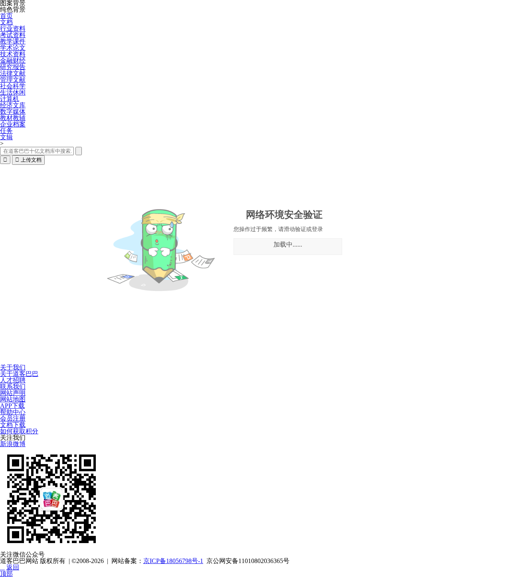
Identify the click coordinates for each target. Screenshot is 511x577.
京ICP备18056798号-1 (173, 560)
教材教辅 (13, 118)
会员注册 (13, 418)
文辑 (6, 137)
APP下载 (12, 405)
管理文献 (13, 79)
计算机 (9, 98)
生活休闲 (13, 92)
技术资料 (13, 54)
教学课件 (13, 41)
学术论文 (13, 47)
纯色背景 (13, 9)
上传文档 (28, 160)
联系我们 (13, 386)
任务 (6, 130)
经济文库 (13, 105)
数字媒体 (13, 111)
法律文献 (13, 73)
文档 (6, 22)
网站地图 (13, 399)
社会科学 (13, 86)
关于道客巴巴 (19, 373)
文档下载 (13, 424)
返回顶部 (9, 570)
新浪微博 (13, 444)
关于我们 (13, 367)
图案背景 (13, 3)
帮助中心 (13, 412)
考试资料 (13, 35)
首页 (6, 15)
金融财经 (13, 60)
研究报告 (13, 66)
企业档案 (13, 124)
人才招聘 (13, 380)
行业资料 (13, 28)
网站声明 (13, 392)
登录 (317, 229)
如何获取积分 (19, 431)
